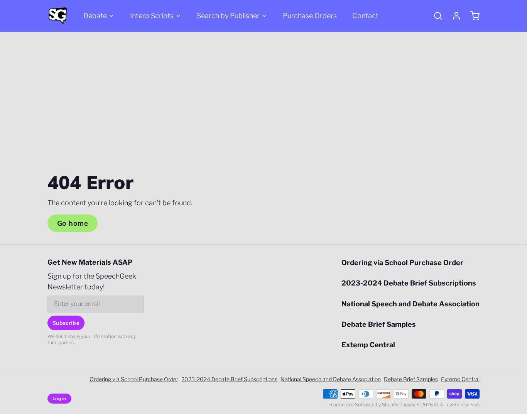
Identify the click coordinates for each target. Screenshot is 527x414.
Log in (59, 398)
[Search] (435, 15)
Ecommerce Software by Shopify (363, 404)
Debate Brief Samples (378, 324)
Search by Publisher (228, 16)
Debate (95, 16)
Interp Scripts (152, 16)
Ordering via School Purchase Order (402, 263)
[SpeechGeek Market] (57, 15)
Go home (72, 223)
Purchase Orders (310, 16)
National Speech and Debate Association (410, 304)
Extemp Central (368, 345)
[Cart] (472, 15)
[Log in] (453, 15)
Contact (365, 16)
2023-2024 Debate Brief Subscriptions (408, 283)
